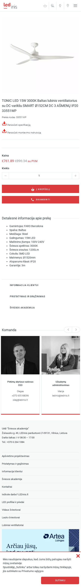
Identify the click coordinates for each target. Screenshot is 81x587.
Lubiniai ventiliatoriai (13, 525)
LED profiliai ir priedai (13, 502)
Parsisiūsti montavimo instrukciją (24, 132)
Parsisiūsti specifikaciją (18, 125)
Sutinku (60, 580)
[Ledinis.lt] (10, 5)
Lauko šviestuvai (11, 517)
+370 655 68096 (20, 395)
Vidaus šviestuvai (11, 509)
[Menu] (75, 5)
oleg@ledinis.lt (20, 400)
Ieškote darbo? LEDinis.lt (15, 494)
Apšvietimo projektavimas (15, 456)
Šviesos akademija (60, 6)
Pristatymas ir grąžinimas (15, 463)
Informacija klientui (12, 471)
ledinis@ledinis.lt (60, 395)
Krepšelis (45, 5)
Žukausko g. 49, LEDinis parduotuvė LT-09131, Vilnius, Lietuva (34, 433)
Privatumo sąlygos (33, 571)
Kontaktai (68, 5)
